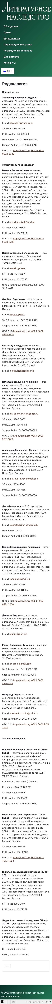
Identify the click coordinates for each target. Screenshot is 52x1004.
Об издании (11, 26)
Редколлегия (12, 38)
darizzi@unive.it (18, 634)
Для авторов (11, 56)
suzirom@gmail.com (20, 663)
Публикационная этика (18, 44)
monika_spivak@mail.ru (22, 222)
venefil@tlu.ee (17, 268)
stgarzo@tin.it (17, 314)
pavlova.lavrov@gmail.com (24, 478)
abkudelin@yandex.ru (21, 123)
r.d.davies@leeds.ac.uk (22, 370)
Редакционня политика (18, 50)
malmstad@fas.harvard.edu (23, 525)
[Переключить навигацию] (8, 966)
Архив (7, 32)
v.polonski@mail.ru (20, 579)
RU (8, 71)
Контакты (10, 62)
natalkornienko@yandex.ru (24, 413)
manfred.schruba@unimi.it (23, 713)
